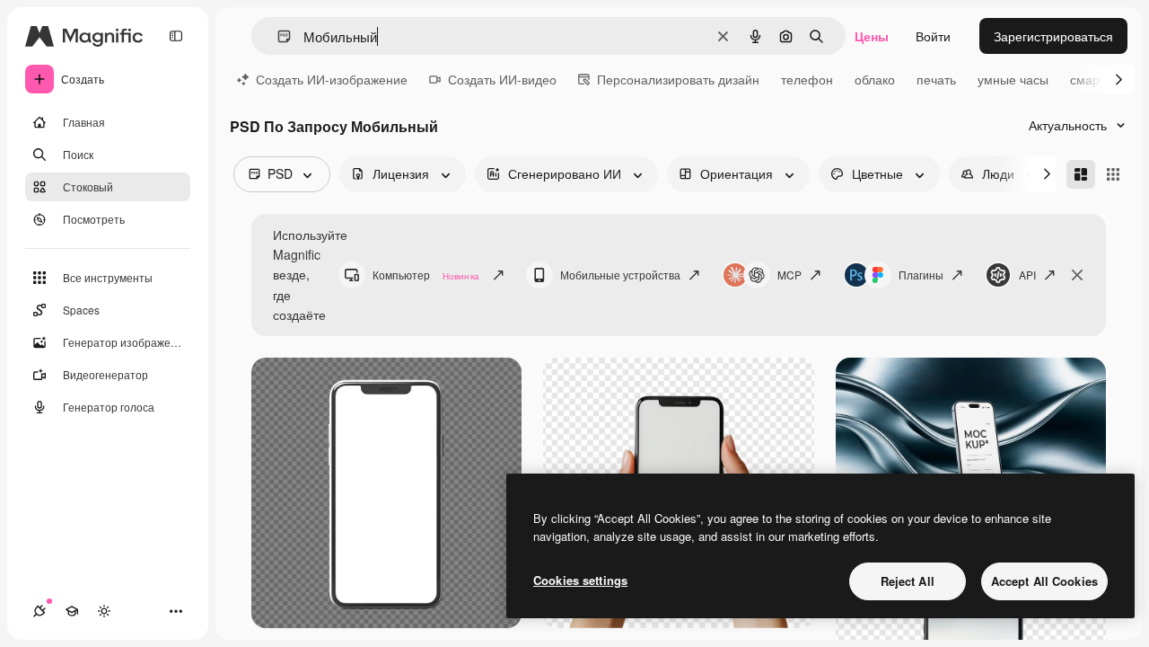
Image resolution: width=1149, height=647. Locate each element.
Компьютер (426, 274)
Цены (872, 36)
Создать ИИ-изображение (332, 79)
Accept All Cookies (1044, 580)
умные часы (1013, 79)
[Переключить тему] (104, 611)
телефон (807, 79)
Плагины (921, 274)
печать (936, 79)
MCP (789, 274)
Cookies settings (580, 580)
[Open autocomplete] (277, 36)
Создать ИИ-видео (502, 79)
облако (875, 79)
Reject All (907, 580)
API (1027, 274)
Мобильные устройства (620, 274)
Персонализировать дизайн (678, 79)
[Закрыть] (1077, 275)
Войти (933, 36)
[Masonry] (1080, 174)
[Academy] (71, 611)
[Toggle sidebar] (176, 36)
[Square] (1113, 174)
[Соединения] (39, 611)
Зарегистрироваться (1053, 36)
